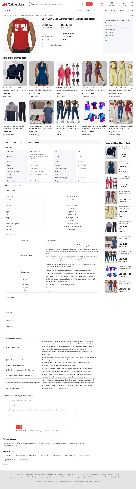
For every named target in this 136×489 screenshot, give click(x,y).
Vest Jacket (45, 455)
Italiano (58, 477)
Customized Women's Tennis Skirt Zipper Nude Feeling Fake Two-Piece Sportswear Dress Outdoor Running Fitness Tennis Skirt (125, 163)
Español (28, 477)
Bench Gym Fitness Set (10, 445)
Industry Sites (80, 474)
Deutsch (64, 477)
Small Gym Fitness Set (77, 443)
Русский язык (50, 477)
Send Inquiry (56, 45)
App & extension (110, 10)
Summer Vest (24, 460)
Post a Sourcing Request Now (50, 431)
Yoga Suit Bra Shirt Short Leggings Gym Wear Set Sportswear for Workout (125, 282)
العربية (78, 477)
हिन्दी (95, 477)
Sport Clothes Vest (10, 460)
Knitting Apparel (8, 443)
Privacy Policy (97, 481)
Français (42, 477)
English (21, 477)
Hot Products (19, 474)
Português (35, 477)
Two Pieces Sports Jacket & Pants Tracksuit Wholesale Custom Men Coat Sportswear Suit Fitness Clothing (125, 148)
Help (98, 10)
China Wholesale (59, 474)
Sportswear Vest (70, 455)
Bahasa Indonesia (123, 477)
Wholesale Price (71, 474)
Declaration (89, 481)
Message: (12, 410)
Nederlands (72, 477)
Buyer (88, 10)
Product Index (102, 474)
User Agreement (79, 481)
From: (13, 400)
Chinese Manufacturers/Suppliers (44, 474)
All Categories (9, 10)
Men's (79, 156)
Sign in (132, 5)
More (106, 40)
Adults (80, 151)
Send (19, 427)
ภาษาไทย (100, 477)
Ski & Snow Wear (44, 443)
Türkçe (107, 477)
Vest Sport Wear (85, 455)
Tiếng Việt (113, 477)
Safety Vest (8, 455)
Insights (118, 474)
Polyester (33, 162)
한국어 (84, 477)
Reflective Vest (20, 455)
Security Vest (33, 455)
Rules (132, 10)
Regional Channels (92, 474)
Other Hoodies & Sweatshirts (26, 443)
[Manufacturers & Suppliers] (13, 4)
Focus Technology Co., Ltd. (55, 481)
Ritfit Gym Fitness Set (59, 443)
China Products (29, 474)
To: (14, 405)
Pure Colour (81, 162)
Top (79, 171)
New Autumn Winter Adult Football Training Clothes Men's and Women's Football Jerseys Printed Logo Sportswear (125, 223)
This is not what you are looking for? (27, 431)
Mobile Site (111, 474)
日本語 (90, 477)
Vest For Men (57, 455)
